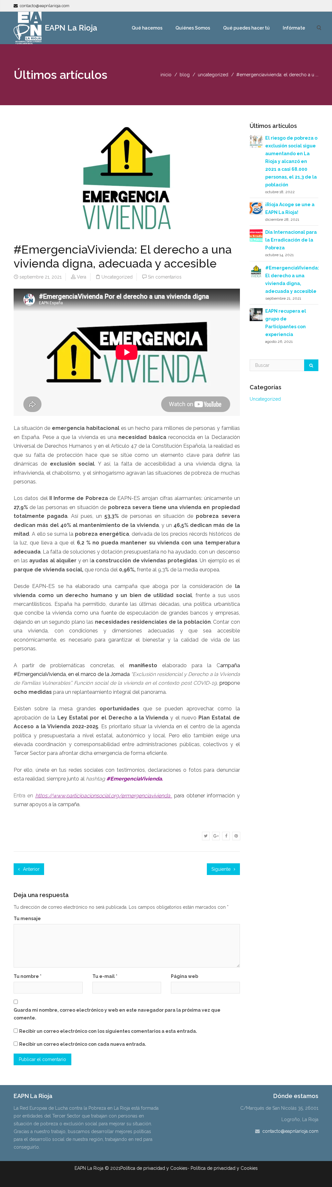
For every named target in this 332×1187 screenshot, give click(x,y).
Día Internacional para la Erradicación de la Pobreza (291, 240)
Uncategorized (213, 74)
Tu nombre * (28, 976)
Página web (184, 976)
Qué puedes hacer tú (246, 28)
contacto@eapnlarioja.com (44, 5)
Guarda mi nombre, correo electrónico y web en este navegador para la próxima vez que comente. (117, 1013)
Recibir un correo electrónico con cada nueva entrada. (82, 1044)
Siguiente (221, 869)
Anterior (31, 869)
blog (185, 74)
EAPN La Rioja (70, 27)
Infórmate (294, 28)
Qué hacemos (147, 28)
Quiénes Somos (192, 28)
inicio (166, 74)
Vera (81, 277)
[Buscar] (311, 365)
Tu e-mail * (104, 976)
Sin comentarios (165, 277)
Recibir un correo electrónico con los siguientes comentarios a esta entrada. (108, 1031)
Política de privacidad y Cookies (153, 1168)
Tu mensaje (27, 918)
